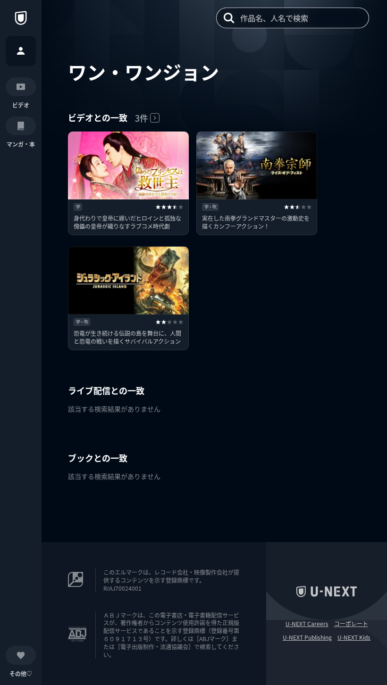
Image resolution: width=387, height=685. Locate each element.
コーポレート (351, 623)
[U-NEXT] (20, 17)
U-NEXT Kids (353, 637)
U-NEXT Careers (307, 623)
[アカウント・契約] (21, 51)
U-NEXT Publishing (307, 637)
